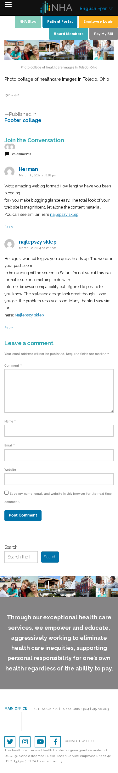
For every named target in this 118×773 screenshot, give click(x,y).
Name (10, 421)
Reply (8, 226)
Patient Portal (60, 22)
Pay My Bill (103, 34)
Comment (13, 365)
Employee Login (98, 22)
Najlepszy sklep (29, 315)
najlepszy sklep (64, 214)
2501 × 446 (11, 95)
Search (11, 547)
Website (10, 469)
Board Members (68, 34)
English (88, 8)
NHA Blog (28, 22)
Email (9, 445)
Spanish (105, 8)
